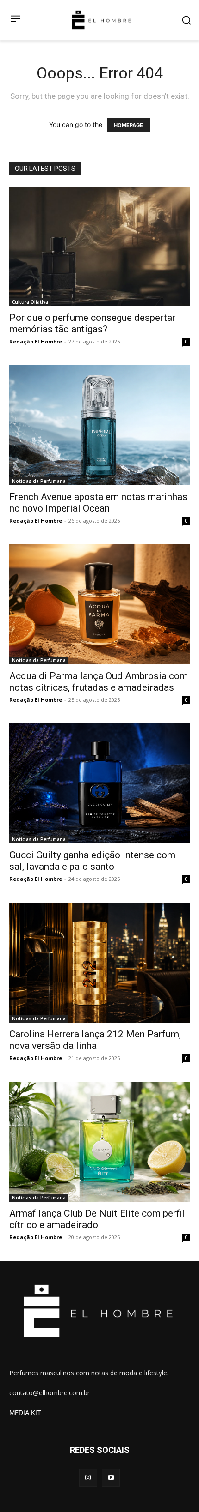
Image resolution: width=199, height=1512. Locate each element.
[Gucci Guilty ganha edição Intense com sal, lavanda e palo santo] (99, 783)
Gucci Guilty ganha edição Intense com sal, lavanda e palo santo (92, 860)
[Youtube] (111, 1478)
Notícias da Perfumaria (39, 481)
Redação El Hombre (35, 341)
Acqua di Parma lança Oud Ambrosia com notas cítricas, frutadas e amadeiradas (98, 681)
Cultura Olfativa (30, 302)
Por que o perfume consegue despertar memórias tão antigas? (92, 323)
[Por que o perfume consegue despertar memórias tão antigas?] (99, 246)
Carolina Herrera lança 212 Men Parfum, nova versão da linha (95, 1040)
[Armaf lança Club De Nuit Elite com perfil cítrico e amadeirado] (99, 1142)
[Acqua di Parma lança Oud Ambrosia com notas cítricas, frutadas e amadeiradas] (99, 604)
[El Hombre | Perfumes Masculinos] (101, 20)
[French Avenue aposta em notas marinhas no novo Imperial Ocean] (99, 425)
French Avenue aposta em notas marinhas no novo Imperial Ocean (98, 502)
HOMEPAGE (128, 125)
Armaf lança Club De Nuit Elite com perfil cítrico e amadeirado (97, 1219)
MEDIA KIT (25, 1412)
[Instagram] (88, 1478)
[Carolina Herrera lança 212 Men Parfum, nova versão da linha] (99, 963)
